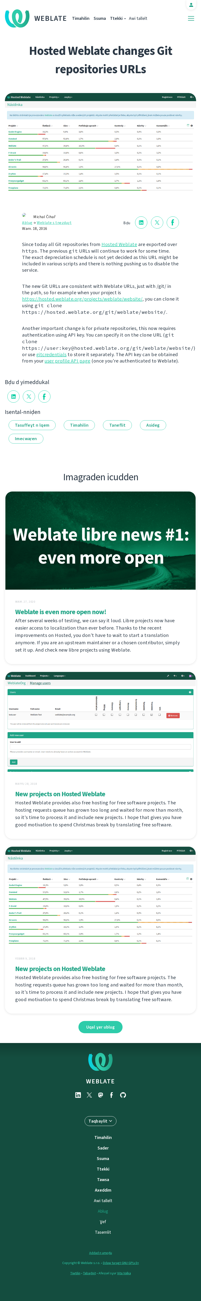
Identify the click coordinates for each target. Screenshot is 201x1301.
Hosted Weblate (119, 244)
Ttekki (116, 18)
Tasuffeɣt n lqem (32, 425)
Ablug (27, 222)
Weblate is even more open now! (60, 611)
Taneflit (117, 425)
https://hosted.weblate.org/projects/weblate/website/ (82, 299)
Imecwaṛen (26, 439)
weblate (100, 1081)
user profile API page (67, 361)
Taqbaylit (98, 1121)
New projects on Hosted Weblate (60, 793)
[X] (89, 1095)
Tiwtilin (75, 1273)
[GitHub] (123, 1095)
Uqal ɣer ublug (100, 1027)
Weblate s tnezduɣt (54, 222)
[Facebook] (111, 1095)
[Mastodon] (100, 1095)
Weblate (50, 18)
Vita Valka (124, 1273)
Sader (103, 1148)
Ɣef (103, 1222)
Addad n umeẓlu (100, 1253)
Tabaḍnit (89, 1273)
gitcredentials (51, 354)
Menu (191, 18)
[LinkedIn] (78, 1095)
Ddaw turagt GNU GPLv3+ (121, 1263)
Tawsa (103, 1180)
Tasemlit (103, 1232)
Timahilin (80, 18)
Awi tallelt (138, 18)
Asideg (153, 425)
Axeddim (103, 1190)
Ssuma (100, 18)
